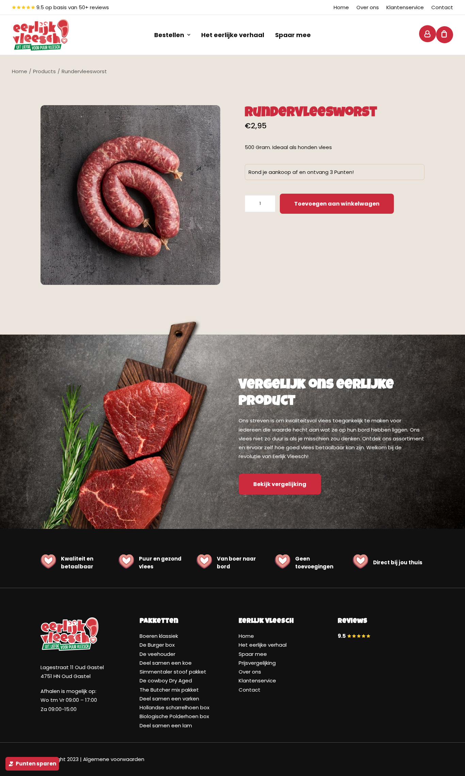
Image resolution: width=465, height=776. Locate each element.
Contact (442, 7)
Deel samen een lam (166, 725)
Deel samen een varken (169, 698)
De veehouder (157, 654)
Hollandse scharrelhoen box (174, 707)
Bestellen (169, 35)
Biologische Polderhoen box (174, 716)
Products (44, 71)
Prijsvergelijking (257, 662)
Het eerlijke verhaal (232, 35)
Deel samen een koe (166, 662)
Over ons (367, 7)
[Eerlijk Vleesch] (40, 34)
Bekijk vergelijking (279, 484)
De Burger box (157, 644)
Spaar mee (293, 35)
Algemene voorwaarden (113, 759)
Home (341, 7)
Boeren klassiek (159, 636)
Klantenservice (405, 7)
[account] (426, 33)
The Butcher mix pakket (169, 689)
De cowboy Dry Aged (166, 680)
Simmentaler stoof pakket (173, 671)
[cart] (441, 34)
